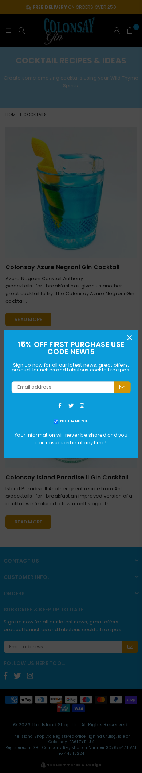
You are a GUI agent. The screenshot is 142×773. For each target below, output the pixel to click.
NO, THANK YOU (74, 421)
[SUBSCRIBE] (122, 387)
